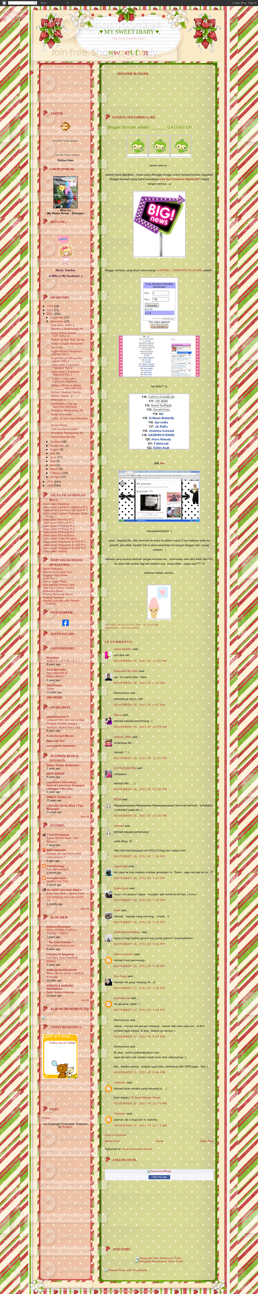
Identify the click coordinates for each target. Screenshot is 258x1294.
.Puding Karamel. (53, 597)
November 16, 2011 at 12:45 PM (140, 815)
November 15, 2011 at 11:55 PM (140, 660)
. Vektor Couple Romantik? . (67, 343)
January (55, 476)
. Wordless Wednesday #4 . (67, 432)
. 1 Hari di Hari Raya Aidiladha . (69, 420)
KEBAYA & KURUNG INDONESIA (60, 987)
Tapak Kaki (121, 866)
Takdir (50, 688)
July (53, 453)
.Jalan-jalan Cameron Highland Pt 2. (65, 510)
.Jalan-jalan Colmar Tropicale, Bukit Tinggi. (64, 515)
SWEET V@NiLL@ (59, 797)
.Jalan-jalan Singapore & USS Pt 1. (64, 541)
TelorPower (54, 685)
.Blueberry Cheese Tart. (57, 572)
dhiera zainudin (123, 954)
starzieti (119, 825)
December (57, 317)
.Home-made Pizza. (55, 581)
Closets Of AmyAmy (60, 954)
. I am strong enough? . (64, 429)
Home (160, 1141)
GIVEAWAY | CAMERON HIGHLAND (179, 270)
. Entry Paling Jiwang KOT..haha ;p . (63, 334)
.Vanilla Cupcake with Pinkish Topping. (60, 602)
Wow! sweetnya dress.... (62, 945)
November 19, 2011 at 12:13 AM (140, 1125)
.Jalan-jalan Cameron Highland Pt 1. (65, 507)
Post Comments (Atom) (137, 1149)
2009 (50, 485)
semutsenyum (56, 878)
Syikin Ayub (121, 888)
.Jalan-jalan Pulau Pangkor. (59, 538)
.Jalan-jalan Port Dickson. (58, 535)
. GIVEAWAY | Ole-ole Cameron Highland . (64, 405)
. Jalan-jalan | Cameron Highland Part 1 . (64, 373)
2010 (50, 481)
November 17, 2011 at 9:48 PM (139, 1072)
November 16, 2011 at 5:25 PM (139, 922)
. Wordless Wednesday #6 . (67, 328)
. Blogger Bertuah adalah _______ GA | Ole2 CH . (66, 387)
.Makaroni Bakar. (53, 591)
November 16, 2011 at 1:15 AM (139, 682)
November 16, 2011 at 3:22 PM (139, 900)
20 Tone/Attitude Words (145, 1097)
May (53, 461)
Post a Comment (115, 1135)
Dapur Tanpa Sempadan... (64, 765)
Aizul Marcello (56, 669)
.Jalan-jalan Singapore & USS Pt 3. (64, 548)
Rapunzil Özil (56, 740)
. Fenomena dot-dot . (63, 436)
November (57, 321)
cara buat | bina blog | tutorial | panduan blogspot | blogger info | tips (65, 785)
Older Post (207, 1141)
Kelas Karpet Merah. (60, 735)
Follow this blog (159, 1177)
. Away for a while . (61, 414)
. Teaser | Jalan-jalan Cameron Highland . (64, 380)
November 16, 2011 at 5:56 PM (139, 944)
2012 (50, 310)
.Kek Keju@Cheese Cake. (58, 584)
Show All (85, 816)
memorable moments (61, 745)
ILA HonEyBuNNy (125, 768)
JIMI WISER (54, 697)
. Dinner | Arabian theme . (66, 392)
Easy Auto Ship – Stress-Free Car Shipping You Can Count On (65, 897)
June (53, 457)
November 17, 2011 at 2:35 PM (139, 988)
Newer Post (112, 1141)
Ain (162, 463)
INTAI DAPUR (55, 773)
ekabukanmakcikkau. (127, 932)
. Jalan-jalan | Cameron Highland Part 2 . (64, 366)
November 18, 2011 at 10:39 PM (140, 1103)
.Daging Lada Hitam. (55, 575)
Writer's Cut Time (58, 881)
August (55, 449)
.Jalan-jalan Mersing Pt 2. (58, 522)
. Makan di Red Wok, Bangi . (68, 339)
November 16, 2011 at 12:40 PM (140, 789)
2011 (50, 313)
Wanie (118, 714)
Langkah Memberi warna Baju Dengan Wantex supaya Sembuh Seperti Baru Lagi (66, 723)
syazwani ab (122, 998)
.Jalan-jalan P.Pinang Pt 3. (59, 532)
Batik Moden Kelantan (61, 992)
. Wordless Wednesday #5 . (67, 410)
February (56, 473)
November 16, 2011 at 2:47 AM (139, 704)
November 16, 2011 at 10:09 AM (140, 726)
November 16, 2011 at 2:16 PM (139, 856)
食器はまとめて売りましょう (65, 660)
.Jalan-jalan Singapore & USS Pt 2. (64, 544)
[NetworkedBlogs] (159, 1171)
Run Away (120, 976)
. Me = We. (56, 347)
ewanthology (55, 866)
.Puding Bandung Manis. (58, 594)
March (54, 468)
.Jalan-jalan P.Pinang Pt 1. (59, 525)
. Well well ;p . (58, 399)
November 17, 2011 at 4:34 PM (139, 1009)
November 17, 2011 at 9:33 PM (139, 1036)
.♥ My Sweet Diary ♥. (129, 31)
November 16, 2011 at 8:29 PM (139, 966)
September (57, 445)
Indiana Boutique (58, 926)
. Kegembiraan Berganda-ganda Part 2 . (66, 353)
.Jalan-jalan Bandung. (56, 503)
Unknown (120, 1082)
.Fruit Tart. (48, 578)
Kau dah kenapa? (58, 869)
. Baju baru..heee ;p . (63, 325)
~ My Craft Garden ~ (60, 942)
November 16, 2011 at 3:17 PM (139, 878)
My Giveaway (130, 628)
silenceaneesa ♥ (58, 716)
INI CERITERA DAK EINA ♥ (64, 890)
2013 (50, 306)
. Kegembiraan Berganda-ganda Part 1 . (66, 359)
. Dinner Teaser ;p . (62, 396)
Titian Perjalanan (58, 834)
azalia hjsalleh (123, 649)
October (55, 441)
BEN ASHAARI (56, 850)
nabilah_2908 (122, 736)
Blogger (67, 1126)
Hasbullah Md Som (126, 671)
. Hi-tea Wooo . (59, 425)
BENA (117, 799)
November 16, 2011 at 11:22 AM (140, 758)
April (53, 465)
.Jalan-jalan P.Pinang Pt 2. (59, 528)
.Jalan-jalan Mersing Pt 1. (58, 519)
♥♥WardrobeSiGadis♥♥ (62, 969)
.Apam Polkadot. (52, 568)
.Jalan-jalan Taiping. (55, 551)
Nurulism (53, 657)
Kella (117, 910)
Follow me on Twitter (62, 1042)
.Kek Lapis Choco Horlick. (58, 588)
